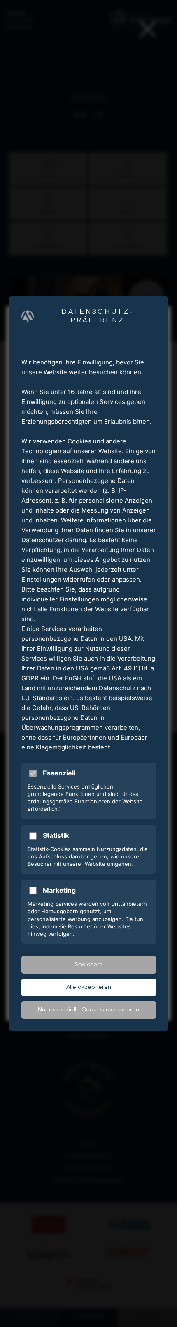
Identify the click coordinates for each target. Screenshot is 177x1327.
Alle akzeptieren (88, 987)
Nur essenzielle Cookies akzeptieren (88, 1010)
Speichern (88, 964)
